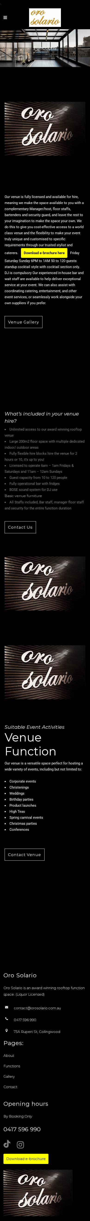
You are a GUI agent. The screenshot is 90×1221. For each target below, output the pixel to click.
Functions (11, 1066)
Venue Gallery (23, 322)
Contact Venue (24, 854)
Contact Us (20, 527)
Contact (10, 1087)
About (8, 1055)
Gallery (9, 1076)
